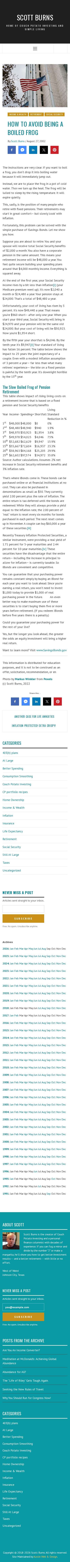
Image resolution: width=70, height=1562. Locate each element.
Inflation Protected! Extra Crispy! (34, 726)
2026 (6, 948)
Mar (21, 948)
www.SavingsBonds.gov (51, 650)
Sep (49, 956)
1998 (6, 1156)
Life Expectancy (13, 831)
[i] (54, 285)
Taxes (6, 863)
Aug (44, 948)
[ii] (32, 345)
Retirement (36, 114)
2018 (6, 1008)
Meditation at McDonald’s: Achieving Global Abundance (29, 1361)
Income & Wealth (17, 114)
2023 (6, 971)
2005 (6, 1104)
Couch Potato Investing (17, 784)
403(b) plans (10, 753)
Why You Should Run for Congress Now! (27, 1398)
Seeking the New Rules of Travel (23, 1389)
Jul (39, 948)
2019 (6, 1000)
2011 (6, 1060)
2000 (6, 1141)
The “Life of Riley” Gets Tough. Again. (25, 1380)
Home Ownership (13, 800)
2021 (6, 985)
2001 (6, 1134)
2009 (6, 1074)
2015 (6, 1030)
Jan (12, 948)
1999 (6, 1149)
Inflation (8, 815)
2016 (6, 1023)
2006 (6, 1097)
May (31, 948)
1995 (6, 1178)
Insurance (8, 823)
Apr (26, 948)
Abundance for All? (14, 1372)
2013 (6, 1045)
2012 (6, 1052)
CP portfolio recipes (15, 792)
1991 (6, 1193)
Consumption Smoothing (18, 776)
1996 (6, 1171)
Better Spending (13, 768)
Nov (58, 956)
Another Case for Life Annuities (35, 717)
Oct (53, 956)
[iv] (44, 549)
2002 (6, 1126)
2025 (6, 956)
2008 (6, 1082)
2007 (6, 1089)
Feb (16, 948)
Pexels (48, 679)
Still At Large (11, 855)
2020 (6, 993)
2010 (6, 1067)
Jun (35, 948)
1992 (6, 1186)
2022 (6, 978)
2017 (6, 1015)
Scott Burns (35, 17)
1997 (6, 1164)
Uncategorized (12, 870)
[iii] (29, 528)
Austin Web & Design (45, 1556)
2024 (6, 963)
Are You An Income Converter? (21, 1350)
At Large (8, 760)
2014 (6, 1037)
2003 (6, 1119)
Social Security (54, 114)
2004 (6, 1112)
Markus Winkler (25, 679)
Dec (64, 956)
